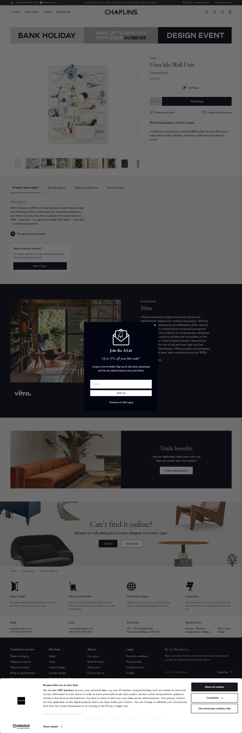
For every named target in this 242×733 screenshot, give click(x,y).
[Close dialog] (155, 325)
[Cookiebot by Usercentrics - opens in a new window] (21, 726)
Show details (50, 726)
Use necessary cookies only (214, 708)
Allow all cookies (214, 687)
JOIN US (121, 393)
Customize (212, 697)
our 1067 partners (63, 690)
